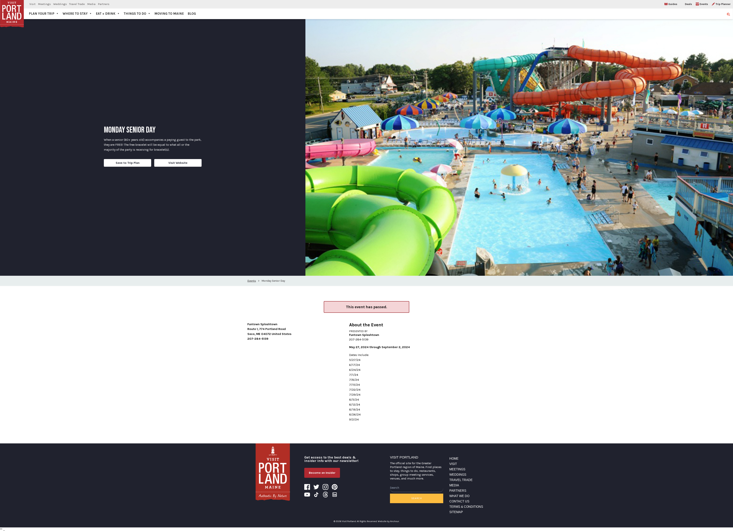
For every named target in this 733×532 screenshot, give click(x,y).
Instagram (325, 487)
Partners (103, 4)
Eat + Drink (105, 13)
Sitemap (456, 512)
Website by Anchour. (388, 521)
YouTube (307, 494)
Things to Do (135, 13)
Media (91, 4)
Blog (192, 13)
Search (416, 498)
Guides (672, 4)
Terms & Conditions (466, 506)
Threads (325, 494)
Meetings (44, 4)
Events (704, 4)
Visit (32, 4)
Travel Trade (77, 4)
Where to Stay (75, 13)
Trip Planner (723, 4)
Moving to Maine (169, 13)
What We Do (459, 496)
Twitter (316, 487)
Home (454, 458)
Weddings (60, 4)
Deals (688, 4)
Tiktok (316, 494)
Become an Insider (322, 473)
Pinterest (334, 487)
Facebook (307, 487)
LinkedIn (334, 494)
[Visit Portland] (12, 9)
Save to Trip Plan (128, 163)
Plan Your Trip (41, 13)
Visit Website (177, 163)
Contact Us (459, 501)
